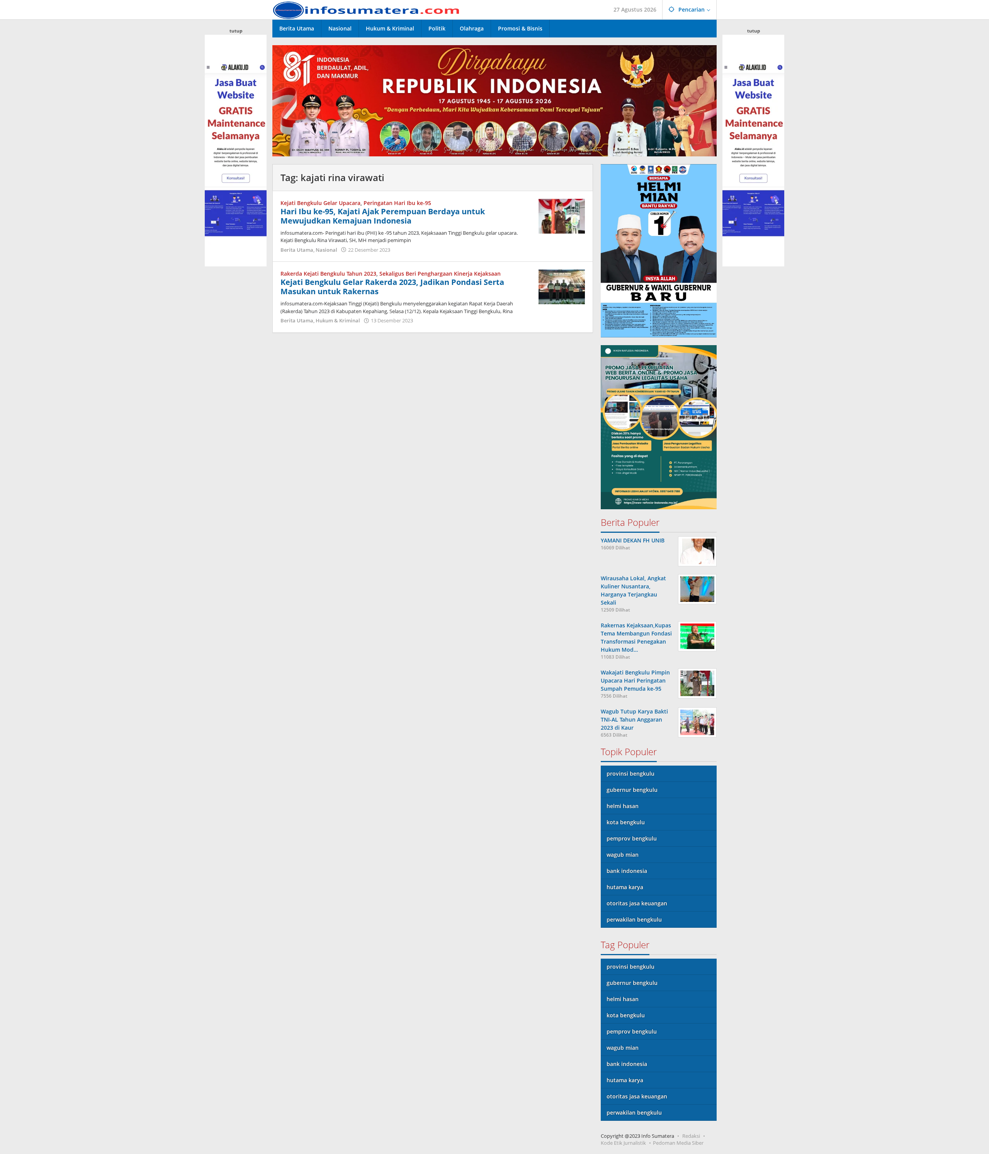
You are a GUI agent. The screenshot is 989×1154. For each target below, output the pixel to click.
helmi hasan (623, 806)
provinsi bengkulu (630, 773)
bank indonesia (627, 870)
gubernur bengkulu (632, 789)
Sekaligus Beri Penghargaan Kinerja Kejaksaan (440, 273)
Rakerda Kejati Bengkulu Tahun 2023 (328, 273)
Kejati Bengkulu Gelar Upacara (320, 203)
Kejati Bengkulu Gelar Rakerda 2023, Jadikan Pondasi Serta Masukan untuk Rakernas (392, 287)
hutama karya (625, 887)
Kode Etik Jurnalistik (623, 1142)
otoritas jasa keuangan (637, 903)
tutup (235, 30)
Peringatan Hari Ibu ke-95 (397, 203)
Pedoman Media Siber (678, 1142)
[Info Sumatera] (369, 9)
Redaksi (691, 1135)
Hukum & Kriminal (338, 320)
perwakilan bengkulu (634, 919)
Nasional (326, 249)
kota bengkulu (626, 822)
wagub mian (623, 854)
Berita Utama (296, 249)
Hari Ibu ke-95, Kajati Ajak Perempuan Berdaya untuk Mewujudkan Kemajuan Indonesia (382, 216)
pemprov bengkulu (632, 838)
